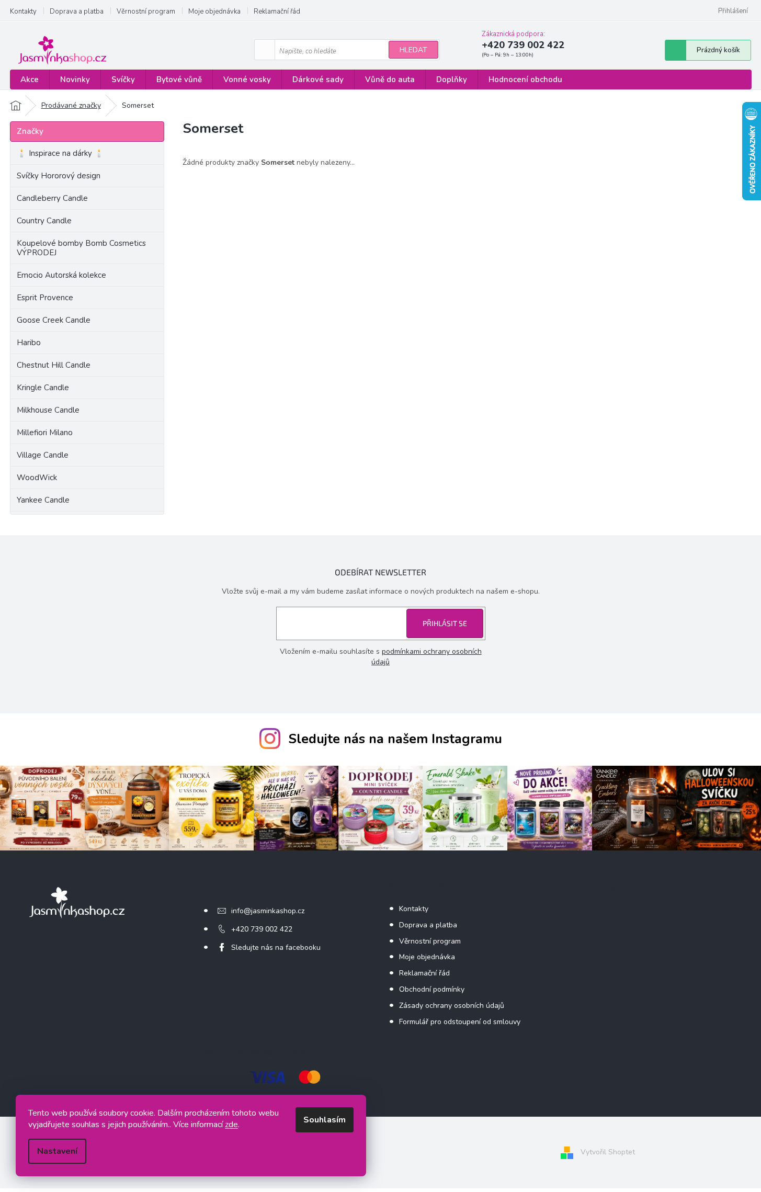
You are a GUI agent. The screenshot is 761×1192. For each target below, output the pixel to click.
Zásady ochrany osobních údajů (451, 1006)
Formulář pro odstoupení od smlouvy (459, 1022)
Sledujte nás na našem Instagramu (395, 739)
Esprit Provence (45, 297)
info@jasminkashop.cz (267, 911)
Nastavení (57, 1151)
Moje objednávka (214, 11)
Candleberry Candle (52, 198)
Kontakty (23, 11)
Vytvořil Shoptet (608, 1152)
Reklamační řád (277, 11)
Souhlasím (324, 1120)
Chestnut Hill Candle (53, 365)
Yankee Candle (43, 500)
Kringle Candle (43, 387)
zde (231, 1124)
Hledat (413, 50)
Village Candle (43, 455)
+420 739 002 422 (261, 929)
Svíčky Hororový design (58, 176)
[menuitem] (29, 80)
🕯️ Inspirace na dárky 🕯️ (60, 153)
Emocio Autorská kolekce (61, 275)
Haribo (29, 342)
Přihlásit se (445, 623)
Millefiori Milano (45, 432)
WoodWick (37, 477)
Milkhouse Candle (48, 410)
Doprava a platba (77, 11)
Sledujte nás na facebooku (276, 947)
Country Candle (44, 220)
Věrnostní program (146, 11)
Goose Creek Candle (53, 320)
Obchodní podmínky (431, 989)
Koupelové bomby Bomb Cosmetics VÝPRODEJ (81, 248)
